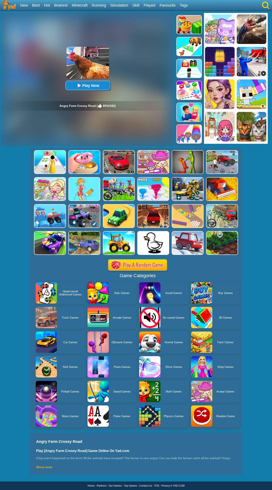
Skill (135, 5)
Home (91, 485)
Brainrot (61, 5)
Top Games (130, 485)
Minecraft (80, 5)
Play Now (90, 85)
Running (99, 5)
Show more (44, 467)
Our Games (115, 485)
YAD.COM (179, 485)
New (24, 5)
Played (149, 5)
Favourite (168, 5)
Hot (47, 5)
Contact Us (145, 485)
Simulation (119, 5)
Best (36, 5)
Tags (184, 5)
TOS (156, 485)
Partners (101, 485)
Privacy (165, 485)
